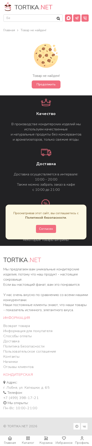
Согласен (46, 229)
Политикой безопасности (45, 218)
